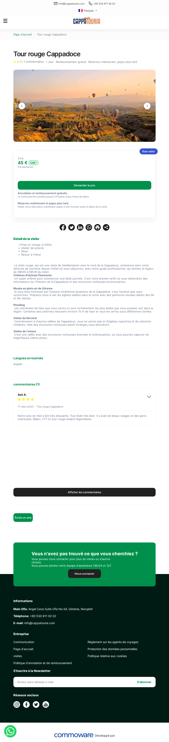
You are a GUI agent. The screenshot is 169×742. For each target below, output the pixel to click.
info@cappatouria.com (71, 3)
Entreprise (21, 634)
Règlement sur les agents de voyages (113, 642)
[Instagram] (16, 704)
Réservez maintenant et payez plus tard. (43, 203)
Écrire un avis (23, 517)
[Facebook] (26, 704)
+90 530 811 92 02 (104, 3)
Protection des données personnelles (112, 649)
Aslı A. (22, 394)
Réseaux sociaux (26, 695)
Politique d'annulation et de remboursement (42, 663)
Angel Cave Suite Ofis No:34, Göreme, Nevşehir (53, 609)
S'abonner (144, 682)
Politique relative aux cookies (107, 656)
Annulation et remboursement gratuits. (43, 193)
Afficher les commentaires (84, 492)
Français (89, 10)
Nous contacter (84, 573)
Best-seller (148, 151)
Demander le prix (84, 185)
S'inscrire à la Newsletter (31, 671)
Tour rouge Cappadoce (52, 34)
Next (147, 106)
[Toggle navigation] (5, 21)
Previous (22, 106)
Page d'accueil (22, 34)
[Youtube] (45, 704)
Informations (23, 601)
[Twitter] (36, 704)
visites (17, 656)
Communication (23, 642)
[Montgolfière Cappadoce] (86, 21)
